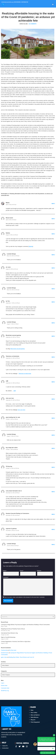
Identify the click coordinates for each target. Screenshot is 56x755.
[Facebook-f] (16, 746)
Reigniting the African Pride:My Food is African (13, 629)
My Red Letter (12, 650)
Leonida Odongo (11, 254)
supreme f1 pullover (11, 528)
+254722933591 (17, 2)
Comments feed (5, 688)
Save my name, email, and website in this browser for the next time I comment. (24, 597)
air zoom (8, 267)
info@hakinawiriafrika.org (7, 2)
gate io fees (4, 657)
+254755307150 (24, 2)
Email (22, 570)
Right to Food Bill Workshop (8, 637)
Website (39, 570)
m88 (7, 381)
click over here (10, 398)
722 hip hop (9, 466)
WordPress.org (5, 690)
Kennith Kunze (4, 652)
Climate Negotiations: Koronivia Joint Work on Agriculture (15, 641)
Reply (53, 203)
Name (5, 570)
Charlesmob (4, 650)
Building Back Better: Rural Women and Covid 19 (21, 657)
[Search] (53, 617)
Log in (2, 683)
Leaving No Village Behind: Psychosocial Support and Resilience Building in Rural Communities (25, 624)
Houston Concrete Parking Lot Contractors (17, 513)
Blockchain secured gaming (13, 335)
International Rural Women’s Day (9, 633)
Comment (6, 577)
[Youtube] (23, 746)
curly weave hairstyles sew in (14, 490)
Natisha (8, 233)
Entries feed (4, 685)
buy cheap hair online (11, 447)
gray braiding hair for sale (13, 417)
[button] (53, 4)
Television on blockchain (12, 356)
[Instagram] (27, 746)
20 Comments (32, 23)
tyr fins (8, 301)
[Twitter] (20, 746)
